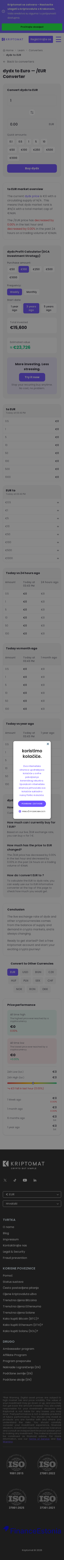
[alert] (32, 780)
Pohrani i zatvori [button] (32, 803)
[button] (32, 811)
